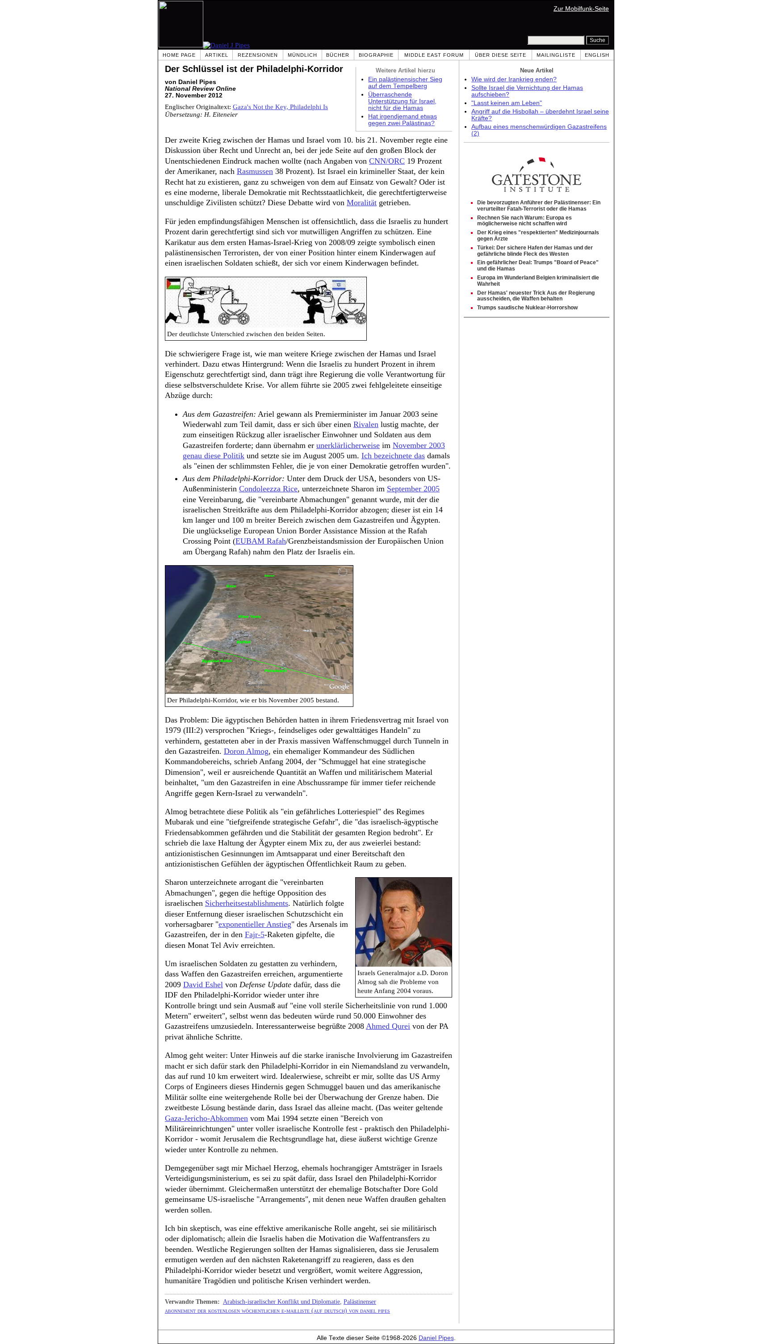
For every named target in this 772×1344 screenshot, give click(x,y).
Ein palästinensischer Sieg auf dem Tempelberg (405, 82)
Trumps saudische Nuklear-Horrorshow (527, 307)
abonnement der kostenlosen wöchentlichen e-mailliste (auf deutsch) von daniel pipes (277, 1310)
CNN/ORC (387, 160)
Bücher (337, 55)
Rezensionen (258, 55)
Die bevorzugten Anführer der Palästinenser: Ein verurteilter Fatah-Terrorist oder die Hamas (538, 205)
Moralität (362, 202)
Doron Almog (246, 751)
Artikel (216, 55)
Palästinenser (360, 1301)
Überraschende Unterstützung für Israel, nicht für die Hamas (402, 101)
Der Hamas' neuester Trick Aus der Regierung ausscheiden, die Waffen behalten (536, 296)
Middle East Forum (434, 55)
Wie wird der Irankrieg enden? (514, 79)
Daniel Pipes (436, 1338)
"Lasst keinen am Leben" (506, 103)
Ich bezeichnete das (393, 455)
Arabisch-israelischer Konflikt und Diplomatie (281, 1301)
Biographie (376, 55)
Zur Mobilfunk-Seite (581, 8)
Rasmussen (255, 171)
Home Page (179, 55)
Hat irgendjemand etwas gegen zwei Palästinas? (402, 120)
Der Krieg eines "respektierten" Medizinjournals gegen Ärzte (538, 235)
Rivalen (365, 424)
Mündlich (302, 55)
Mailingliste (556, 55)
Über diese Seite (500, 55)
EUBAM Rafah (260, 541)
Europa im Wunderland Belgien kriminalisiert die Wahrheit (538, 281)
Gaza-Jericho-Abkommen (206, 1118)
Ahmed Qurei (388, 1026)
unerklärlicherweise (348, 445)
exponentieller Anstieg (254, 924)
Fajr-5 (254, 934)
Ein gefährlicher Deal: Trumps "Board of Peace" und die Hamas (538, 265)
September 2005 (413, 488)
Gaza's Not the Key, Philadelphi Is (280, 106)
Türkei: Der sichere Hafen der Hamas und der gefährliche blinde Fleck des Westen (535, 251)
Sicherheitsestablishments (246, 903)
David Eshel (203, 984)
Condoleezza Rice (268, 488)
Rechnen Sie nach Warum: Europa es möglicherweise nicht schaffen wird (524, 221)
